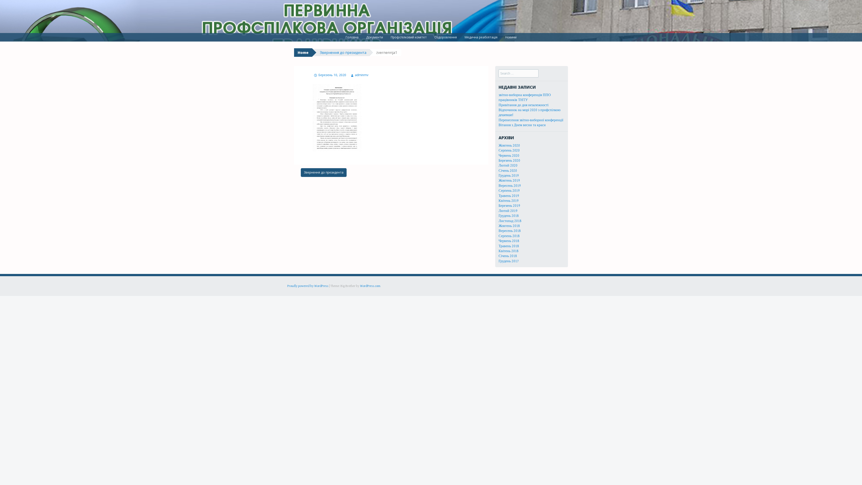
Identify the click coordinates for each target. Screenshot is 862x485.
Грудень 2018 (509, 216)
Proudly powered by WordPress (307, 286)
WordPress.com (370, 286)
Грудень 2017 (509, 261)
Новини (511, 37)
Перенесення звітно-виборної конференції (531, 120)
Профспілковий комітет (409, 37)
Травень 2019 (509, 196)
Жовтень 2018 (509, 226)
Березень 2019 (509, 206)
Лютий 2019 (508, 211)
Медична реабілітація (480, 37)
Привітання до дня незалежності (523, 105)
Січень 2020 (508, 171)
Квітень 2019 (509, 201)
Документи (374, 37)
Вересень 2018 (510, 231)
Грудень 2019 (509, 176)
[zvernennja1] (337, 117)
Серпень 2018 (509, 236)
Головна (351, 37)
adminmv (361, 75)
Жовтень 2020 (509, 145)
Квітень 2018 (509, 251)
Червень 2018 (509, 241)
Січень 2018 (508, 256)
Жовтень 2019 (509, 181)
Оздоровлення (445, 37)
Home (303, 52)
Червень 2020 (509, 156)
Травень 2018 (509, 246)
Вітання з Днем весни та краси (522, 125)
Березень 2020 (509, 161)
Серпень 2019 (509, 191)
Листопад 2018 (510, 221)
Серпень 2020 (509, 150)
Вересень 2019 (510, 186)
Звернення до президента (343, 52)
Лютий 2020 (508, 165)
